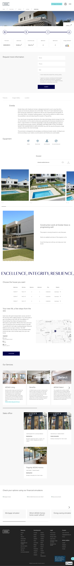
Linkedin (63, 542)
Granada (42, 540)
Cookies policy (52, 534)
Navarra (42, 546)
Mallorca (19, 9)
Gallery (68, 25)
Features (5, 98)
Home (4, 9)
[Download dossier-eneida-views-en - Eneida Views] (68, 162)
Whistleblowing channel (53, 545)
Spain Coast (23, 540)
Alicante (42, 532)
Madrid (42, 542)
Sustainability (23, 538)
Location (27, 98)
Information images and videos (53, 541)
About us (22, 536)
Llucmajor (27, 9)
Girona (35, 540)
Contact (22, 532)
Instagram (64, 544)
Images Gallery (16, 98)
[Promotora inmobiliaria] (6, 4)
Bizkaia (35, 536)
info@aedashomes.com (66, 534)
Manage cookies (53, 536)
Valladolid (42, 552)
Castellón (35, 538)
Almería (35, 534)
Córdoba (42, 538)
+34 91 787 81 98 (65, 532)
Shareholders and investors (24, 543)
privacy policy (58, 74)
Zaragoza (35, 554)
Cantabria (42, 536)
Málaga (35, 544)
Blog (21, 534)
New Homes (11, 9)
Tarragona (36, 550)
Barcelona (42, 534)
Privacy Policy (52, 532)
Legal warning (52, 538)
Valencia (35, 552)
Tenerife (42, 550)
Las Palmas (36, 542)
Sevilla (42, 548)
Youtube (63, 548)
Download (57, 291)
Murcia (35, 546)
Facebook (64, 546)
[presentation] (72, 188)
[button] (4, 206)
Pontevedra (36, 548)
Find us (63, 536)
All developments (43, 555)
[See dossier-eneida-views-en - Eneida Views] (63, 162)
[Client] (64, 4)
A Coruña (35, 532)
